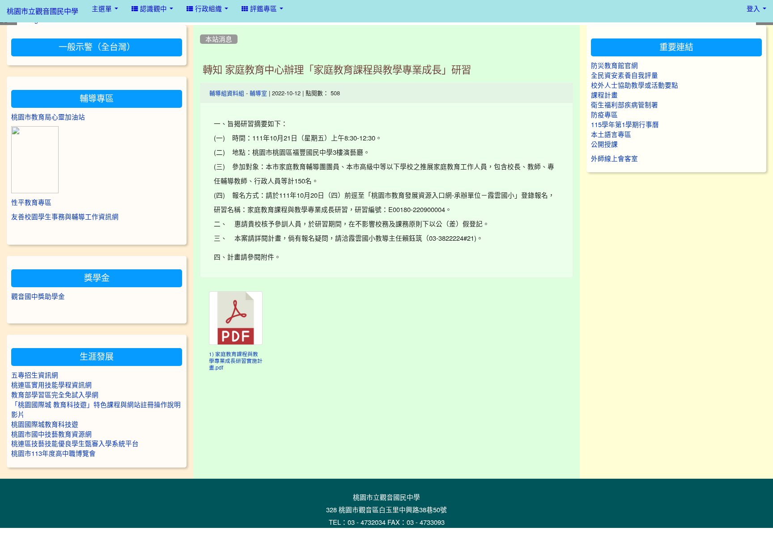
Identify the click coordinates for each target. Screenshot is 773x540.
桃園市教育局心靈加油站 (48, 117)
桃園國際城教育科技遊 (44, 424)
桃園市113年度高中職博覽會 (53, 453)
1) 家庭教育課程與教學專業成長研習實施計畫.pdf (236, 361)
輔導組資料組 (226, 93)
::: (202, 28)
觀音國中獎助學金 (38, 296)
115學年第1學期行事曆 (625, 124)
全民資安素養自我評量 (624, 75)
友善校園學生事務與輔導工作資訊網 (65, 216)
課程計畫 (604, 95)
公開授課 (604, 144)
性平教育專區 (31, 202)
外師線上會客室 (614, 158)
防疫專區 (604, 114)
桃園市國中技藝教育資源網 (51, 434)
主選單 (103, 8)
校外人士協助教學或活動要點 (634, 85)
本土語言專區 (611, 134)
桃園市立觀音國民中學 (42, 11)
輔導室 (258, 93)
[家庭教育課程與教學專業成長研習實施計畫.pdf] (236, 318)
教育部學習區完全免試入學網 (54, 394)
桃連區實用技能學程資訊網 (51, 385)
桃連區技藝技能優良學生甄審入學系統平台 (75, 443)
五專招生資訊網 (34, 375)
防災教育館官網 (614, 65)
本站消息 (218, 39)
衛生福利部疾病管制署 (624, 105)
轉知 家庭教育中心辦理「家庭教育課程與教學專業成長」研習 (337, 70)
